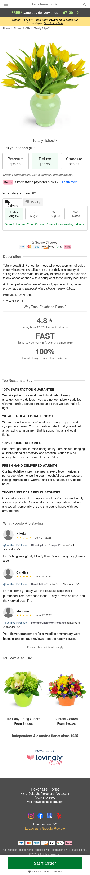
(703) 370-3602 (45, 797)
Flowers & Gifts (22, 28)
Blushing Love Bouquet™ (46, 545)
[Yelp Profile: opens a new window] (59, 816)
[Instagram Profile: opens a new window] (31, 816)
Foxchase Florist (45, 4)
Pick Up (36, 202)
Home (6, 28)
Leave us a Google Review (45, 828)
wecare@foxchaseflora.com (45, 802)
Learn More (70, 182)
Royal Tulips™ (39, 584)
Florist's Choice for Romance (48, 623)
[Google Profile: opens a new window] (50, 816)
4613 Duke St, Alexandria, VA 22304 (45, 793)
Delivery (12, 204)
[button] (81, 865)
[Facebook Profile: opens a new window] (40, 816)
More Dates (76, 214)
